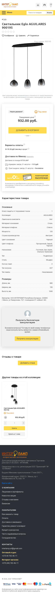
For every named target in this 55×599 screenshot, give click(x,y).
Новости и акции (9, 496)
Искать (49, 13)
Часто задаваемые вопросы (14, 534)
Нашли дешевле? (16, 112)
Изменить (30, 157)
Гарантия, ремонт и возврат (13, 526)
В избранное (9, 36)
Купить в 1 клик (14, 434)
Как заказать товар (10, 514)
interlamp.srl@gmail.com (12, 548)
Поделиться (34, 36)
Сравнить (22, 36)
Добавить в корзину (27, 130)
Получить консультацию (27, 339)
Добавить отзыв (27, 363)
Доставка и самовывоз (11, 522)
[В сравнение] (5, 417)
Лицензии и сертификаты (12, 492)
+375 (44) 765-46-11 (10, 563)
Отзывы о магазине (10, 500)
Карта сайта (7, 483)
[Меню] (4, 12)
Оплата (5, 518)
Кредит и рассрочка (10, 530)
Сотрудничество (9, 538)
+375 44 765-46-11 (9, 556)
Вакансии (6, 504)
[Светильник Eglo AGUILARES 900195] (27, 66)
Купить (14, 428)
